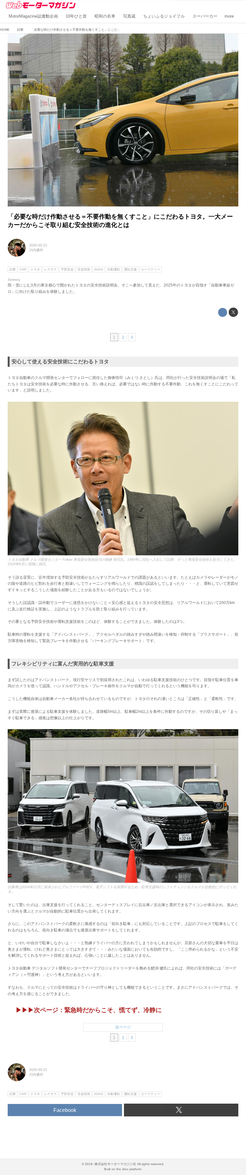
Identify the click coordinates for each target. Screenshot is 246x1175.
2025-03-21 (38, 245)
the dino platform (128, 1169)
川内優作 (36, 250)
